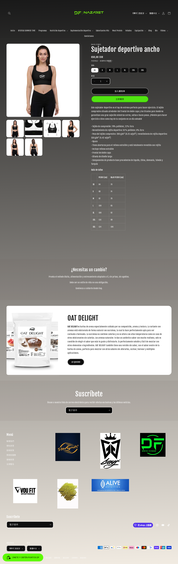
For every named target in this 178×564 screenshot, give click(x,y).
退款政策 (10, 450)
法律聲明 (75, 558)
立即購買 (120, 99)
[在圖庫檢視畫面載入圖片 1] (15, 128)
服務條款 (57, 558)
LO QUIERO (75, 362)
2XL (133, 70)
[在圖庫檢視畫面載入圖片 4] (70, 128)
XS (95, 70)
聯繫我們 (10, 441)
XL (125, 70)
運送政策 (66, 558)
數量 (93, 76)
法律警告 (10, 464)
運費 (109, 61)
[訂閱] (109, 410)
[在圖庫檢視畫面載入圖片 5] (15, 147)
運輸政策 (10, 459)
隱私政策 (10, 446)
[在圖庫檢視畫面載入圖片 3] (52, 128)
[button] (9, 13)
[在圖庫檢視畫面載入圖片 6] (33, 147)
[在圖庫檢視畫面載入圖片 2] (33, 128)
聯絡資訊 (83, 558)
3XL (142, 70)
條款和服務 (11, 455)
